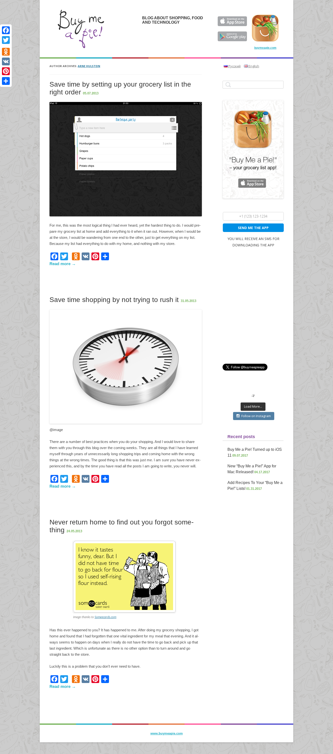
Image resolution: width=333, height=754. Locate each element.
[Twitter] (6, 40)
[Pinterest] (6, 71)
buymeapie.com (265, 48)
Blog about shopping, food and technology (172, 20)
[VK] (6, 61)
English (253, 66)
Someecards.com (105, 617)
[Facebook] (6, 30)
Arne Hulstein (89, 66)
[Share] (6, 81)
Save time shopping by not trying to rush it (114, 299)
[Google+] (6, 46)
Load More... (253, 406)
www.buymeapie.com (166, 733)
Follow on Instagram (256, 416)
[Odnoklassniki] (6, 52)
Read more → (62, 263)
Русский (234, 66)
